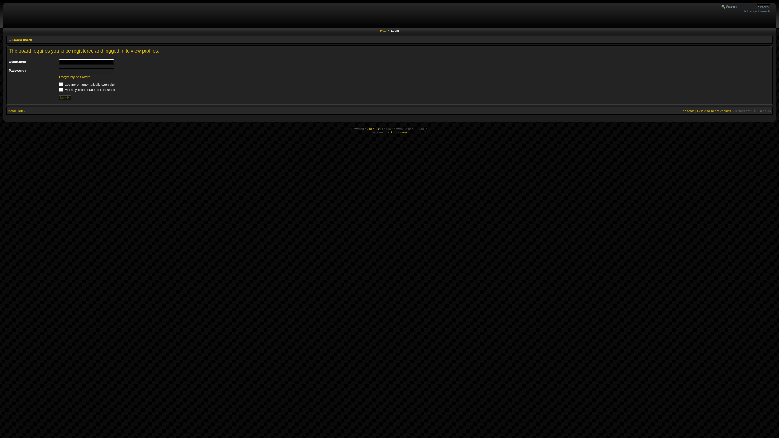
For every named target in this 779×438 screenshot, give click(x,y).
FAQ (383, 30)
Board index (22, 40)
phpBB (374, 128)
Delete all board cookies (714, 111)
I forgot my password (74, 77)
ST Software (398, 132)
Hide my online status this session (89, 90)
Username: (17, 62)
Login (395, 30)
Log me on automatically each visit (89, 84)
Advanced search (757, 11)
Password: (17, 70)
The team (687, 111)
